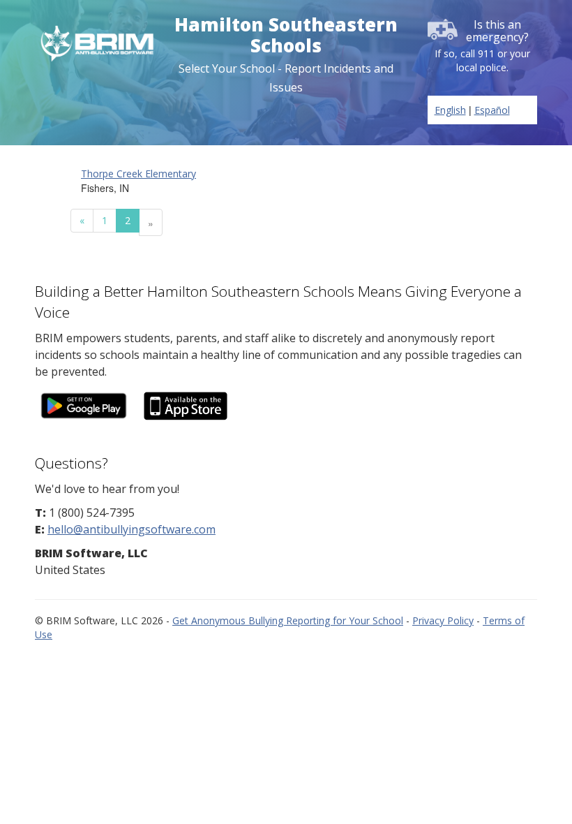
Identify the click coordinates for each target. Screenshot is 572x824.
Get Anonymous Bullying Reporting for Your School (287, 620)
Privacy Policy (443, 620)
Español (492, 110)
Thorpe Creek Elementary (138, 173)
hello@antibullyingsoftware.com (131, 529)
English (450, 110)
